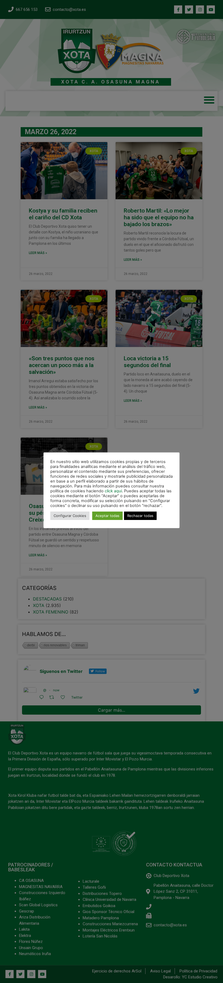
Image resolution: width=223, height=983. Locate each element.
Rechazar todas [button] (140, 515)
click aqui (113, 491)
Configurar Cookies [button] (70, 515)
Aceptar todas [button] (107, 515)
